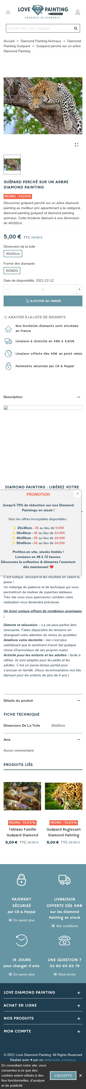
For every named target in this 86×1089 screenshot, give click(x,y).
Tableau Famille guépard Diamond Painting (22, 835)
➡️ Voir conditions (64, 926)
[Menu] (8, 12)
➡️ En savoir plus (21, 920)
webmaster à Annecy (59, 1060)
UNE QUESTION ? (64, 960)
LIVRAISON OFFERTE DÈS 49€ (64, 902)
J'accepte (63, 1076)
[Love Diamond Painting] (43, 12)
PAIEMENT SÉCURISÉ (21, 902)
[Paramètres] (77, 12)
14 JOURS (21, 960)
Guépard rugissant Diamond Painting (64, 832)
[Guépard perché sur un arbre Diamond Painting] (76, 144)
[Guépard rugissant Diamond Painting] (63, 796)
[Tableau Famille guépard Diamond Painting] (22, 796)
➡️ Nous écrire (64, 974)
